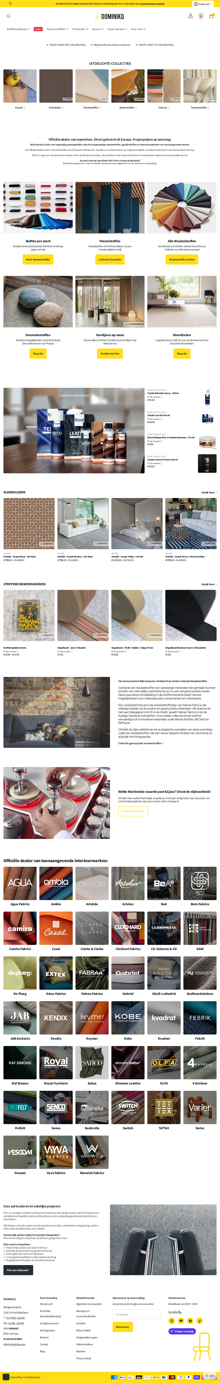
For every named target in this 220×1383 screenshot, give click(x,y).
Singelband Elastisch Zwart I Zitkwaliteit (185, 648)
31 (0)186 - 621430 (16, 1318)
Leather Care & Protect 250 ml (162, 459)
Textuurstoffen (56, 29)
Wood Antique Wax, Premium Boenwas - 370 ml (170, 437)
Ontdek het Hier (110, 353)
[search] (8, 16)
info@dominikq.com (14, 1344)
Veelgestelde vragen (86, 1337)
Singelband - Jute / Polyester (71, 648)
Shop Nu (38, 353)
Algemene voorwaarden (89, 1304)
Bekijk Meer (208, 492)
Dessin (96, 29)
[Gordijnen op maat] (110, 347)
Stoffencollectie (17, 29)
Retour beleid (83, 1330)
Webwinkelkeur (84, 1344)
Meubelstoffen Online (182, 259)
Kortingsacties (47, 1330)
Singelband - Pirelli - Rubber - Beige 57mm (132, 648)
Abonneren (123, 1327)
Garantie (80, 1323)
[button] (210, 523)
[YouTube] (181, 1321)
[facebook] (190, 1321)
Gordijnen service (49, 1323)
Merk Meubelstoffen (38, 259)
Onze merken (116, 29)
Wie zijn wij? (46, 1304)
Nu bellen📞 (175, 1312)
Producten (79, 29)
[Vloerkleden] (182, 347)
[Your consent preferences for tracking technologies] (6, 1377)
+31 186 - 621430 (15, 1323)
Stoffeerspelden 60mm (14, 648)
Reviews (44, 1337)
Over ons (136, 29)
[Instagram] (171, 1321)
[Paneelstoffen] (110, 253)
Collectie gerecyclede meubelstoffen (140, 743)
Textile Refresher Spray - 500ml (163, 393)
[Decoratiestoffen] (38, 347)
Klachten (81, 1351)
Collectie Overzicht (110, 259)
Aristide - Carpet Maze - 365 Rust (19, 556)
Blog (42, 1351)
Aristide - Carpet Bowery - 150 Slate (75, 556)
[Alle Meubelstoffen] (182, 253)
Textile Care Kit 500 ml (158, 415)
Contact (44, 1344)
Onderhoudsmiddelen (74, 395)
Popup (161, 397)
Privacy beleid (83, 1358)
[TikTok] (199, 1321)
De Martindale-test (133, 811)
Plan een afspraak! (18, 1270)
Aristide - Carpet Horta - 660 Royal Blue (185, 556)
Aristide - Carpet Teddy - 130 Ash (127, 556)
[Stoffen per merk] (38, 253)
